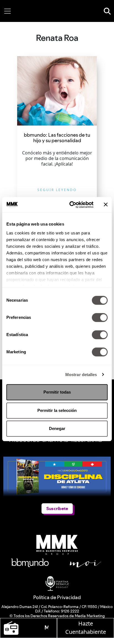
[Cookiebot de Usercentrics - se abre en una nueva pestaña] (71, 204)
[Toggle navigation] (7, 11)
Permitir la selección (57, 410)
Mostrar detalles (81, 374)
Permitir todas (57, 392)
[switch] (100, 317)
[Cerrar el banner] (106, 205)
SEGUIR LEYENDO (57, 189)
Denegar (57, 428)
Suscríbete (57, 508)
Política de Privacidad (57, 597)
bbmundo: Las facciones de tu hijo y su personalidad (57, 137)
